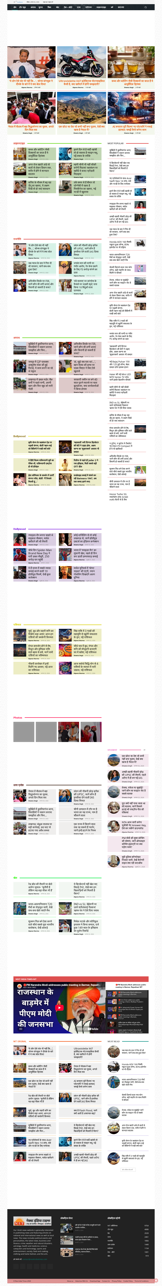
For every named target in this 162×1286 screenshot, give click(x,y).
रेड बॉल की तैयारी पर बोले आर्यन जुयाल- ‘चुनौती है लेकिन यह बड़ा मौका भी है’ (40, 887)
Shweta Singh (129, 87)
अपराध (16, 337)
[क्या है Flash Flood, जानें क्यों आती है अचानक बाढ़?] (65, 1112)
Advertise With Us (81, 1281)
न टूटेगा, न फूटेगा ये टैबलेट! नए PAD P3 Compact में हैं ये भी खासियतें (120, 446)
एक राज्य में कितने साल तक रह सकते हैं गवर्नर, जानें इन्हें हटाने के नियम (85, 827)
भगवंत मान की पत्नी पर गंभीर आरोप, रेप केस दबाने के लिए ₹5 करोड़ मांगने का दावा (85, 267)
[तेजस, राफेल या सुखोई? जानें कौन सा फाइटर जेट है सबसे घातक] (140, 281)
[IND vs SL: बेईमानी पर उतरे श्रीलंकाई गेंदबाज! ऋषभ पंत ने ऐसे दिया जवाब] (140, 403)
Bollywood (19, 436)
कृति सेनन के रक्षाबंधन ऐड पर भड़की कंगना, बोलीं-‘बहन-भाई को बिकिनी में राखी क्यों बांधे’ (40, 445)
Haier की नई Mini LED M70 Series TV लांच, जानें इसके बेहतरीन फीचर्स (120, 377)
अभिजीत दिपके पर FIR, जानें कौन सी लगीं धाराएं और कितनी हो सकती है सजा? (41, 284)
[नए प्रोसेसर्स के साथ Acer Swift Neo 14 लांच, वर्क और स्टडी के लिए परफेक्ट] (140, 179)
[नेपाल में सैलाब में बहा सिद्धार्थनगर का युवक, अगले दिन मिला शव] (31, 108)
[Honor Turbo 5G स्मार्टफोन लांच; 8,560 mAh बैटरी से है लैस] (140, 495)
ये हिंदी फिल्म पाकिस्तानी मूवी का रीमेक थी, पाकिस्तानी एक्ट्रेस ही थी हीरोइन (41, 463)
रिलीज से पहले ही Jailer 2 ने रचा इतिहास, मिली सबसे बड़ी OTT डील (86, 463)
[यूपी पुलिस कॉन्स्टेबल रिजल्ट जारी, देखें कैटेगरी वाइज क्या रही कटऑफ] (114, 861)
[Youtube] (147, 2)
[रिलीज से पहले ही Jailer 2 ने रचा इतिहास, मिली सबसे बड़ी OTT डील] (65, 464)
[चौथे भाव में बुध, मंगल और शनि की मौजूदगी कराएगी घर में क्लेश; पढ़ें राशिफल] (65, 650)
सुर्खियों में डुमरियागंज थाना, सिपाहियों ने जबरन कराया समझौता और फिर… (41, 347)
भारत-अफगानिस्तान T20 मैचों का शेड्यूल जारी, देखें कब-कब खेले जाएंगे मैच (119, 257)
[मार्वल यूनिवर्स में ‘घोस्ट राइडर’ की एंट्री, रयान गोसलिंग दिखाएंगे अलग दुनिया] (65, 572)
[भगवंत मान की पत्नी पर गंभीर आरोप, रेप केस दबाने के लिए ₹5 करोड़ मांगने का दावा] (65, 267)
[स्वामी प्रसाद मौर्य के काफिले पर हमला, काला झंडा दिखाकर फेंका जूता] (66, 1240)
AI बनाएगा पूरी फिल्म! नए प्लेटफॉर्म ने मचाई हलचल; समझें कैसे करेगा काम (132, 128)
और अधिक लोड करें (127, 1170)
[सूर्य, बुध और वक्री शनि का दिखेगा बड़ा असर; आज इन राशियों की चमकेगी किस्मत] (19, 635)
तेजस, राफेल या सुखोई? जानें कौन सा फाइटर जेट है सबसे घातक (120, 282)
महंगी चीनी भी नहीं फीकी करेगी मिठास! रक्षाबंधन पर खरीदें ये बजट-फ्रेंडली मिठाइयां (86, 169)
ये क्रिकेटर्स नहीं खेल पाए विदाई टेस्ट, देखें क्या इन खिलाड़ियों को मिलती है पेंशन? (119, 167)
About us (70, 1281)
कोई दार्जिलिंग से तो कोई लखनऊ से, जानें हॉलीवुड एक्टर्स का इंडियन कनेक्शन (86, 538)
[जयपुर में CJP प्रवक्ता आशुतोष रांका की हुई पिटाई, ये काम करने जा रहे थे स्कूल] (19, 366)
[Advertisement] (81, 28)
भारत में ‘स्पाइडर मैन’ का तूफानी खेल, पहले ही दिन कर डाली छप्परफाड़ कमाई (86, 553)
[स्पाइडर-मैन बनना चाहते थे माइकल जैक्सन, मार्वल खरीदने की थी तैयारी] (19, 539)
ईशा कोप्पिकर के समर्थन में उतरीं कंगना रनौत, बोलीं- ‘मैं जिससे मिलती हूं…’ (41, 478)
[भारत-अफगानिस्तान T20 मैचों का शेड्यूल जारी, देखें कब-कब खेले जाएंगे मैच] (140, 255)
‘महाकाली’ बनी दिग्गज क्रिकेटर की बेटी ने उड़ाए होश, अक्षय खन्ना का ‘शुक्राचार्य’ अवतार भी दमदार (86, 447)
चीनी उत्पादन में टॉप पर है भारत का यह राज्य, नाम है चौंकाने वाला (119, 484)
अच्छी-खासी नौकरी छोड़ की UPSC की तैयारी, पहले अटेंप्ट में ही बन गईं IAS (120, 219)
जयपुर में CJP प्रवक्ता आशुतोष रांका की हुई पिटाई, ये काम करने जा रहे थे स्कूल (40, 366)
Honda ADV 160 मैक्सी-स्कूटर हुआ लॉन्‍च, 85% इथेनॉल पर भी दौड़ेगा (120, 244)
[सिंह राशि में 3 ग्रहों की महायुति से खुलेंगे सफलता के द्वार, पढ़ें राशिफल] (65, 635)
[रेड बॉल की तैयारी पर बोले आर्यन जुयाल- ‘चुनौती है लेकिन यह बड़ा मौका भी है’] (19, 888)
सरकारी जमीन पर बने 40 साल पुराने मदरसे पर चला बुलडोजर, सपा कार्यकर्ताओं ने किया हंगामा (86, 384)
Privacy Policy (116, 1281)
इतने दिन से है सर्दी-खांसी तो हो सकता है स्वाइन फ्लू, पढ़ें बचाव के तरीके (86, 153)
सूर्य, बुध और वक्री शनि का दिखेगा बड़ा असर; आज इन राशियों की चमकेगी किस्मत (41, 634)
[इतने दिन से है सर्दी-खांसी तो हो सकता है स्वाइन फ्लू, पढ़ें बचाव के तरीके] (65, 154)
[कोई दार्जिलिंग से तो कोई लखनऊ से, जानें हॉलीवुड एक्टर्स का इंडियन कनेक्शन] (65, 539)
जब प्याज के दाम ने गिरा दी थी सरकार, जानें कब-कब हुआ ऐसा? (40, 266)
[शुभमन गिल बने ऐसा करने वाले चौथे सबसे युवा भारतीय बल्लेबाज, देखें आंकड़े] (140, 469)
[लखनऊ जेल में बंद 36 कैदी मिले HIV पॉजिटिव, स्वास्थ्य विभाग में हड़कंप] (66, 1252)
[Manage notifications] (156, 1280)
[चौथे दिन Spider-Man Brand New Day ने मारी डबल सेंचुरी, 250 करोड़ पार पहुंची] (19, 554)
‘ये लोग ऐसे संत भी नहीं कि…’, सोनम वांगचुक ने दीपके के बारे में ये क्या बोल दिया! (31, 82)
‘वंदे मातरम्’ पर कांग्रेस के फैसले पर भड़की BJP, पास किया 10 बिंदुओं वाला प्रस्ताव (85, 285)
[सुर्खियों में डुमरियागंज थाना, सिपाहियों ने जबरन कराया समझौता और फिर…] (19, 348)
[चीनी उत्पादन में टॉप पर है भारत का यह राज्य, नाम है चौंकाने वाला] (140, 482)
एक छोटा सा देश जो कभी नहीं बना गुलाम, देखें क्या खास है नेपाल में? (82, 128)
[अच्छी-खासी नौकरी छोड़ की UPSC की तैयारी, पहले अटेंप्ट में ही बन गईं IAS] (140, 217)
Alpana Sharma (27, 87)
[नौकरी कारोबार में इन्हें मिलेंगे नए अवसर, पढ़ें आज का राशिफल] (19, 668)
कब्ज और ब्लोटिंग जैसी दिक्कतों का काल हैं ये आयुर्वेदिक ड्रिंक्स (132, 82)
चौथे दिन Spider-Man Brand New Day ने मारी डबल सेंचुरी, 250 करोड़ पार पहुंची (40, 554)
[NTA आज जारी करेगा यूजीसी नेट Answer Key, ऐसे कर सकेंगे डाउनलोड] (114, 826)
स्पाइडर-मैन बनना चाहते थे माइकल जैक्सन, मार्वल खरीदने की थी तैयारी (40, 538)
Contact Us (106, 1281)
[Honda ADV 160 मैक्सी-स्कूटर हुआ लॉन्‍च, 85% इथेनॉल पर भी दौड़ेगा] (140, 243)
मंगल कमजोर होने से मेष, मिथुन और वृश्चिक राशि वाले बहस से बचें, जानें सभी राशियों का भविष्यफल (40, 650)
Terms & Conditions (142, 1281)
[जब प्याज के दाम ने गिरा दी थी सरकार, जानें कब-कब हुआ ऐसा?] (19, 267)
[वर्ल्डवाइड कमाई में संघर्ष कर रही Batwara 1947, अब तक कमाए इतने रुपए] (65, 479)
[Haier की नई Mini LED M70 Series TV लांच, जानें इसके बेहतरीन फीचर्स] (140, 375)
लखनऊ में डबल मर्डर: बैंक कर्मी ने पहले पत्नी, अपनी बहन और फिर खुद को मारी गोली (40, 384)
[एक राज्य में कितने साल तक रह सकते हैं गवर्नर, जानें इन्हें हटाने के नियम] (65, 828)
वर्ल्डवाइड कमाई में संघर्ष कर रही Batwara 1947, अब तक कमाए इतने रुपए (85, 478)
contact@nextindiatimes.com (35, 1259)
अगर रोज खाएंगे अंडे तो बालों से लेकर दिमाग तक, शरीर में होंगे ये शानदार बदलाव (40, 169)
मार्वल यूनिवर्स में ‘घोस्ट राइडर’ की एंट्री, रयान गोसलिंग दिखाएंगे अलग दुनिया (84, 572)
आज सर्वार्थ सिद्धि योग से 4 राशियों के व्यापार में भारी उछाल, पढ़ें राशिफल (86, 667)
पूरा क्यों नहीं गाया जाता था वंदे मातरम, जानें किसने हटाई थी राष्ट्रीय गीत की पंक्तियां (133, 808)
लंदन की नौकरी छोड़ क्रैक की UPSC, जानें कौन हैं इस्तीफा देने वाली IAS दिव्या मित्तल (86, 250)
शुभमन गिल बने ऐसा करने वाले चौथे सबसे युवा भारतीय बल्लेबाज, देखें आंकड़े (120, 471)
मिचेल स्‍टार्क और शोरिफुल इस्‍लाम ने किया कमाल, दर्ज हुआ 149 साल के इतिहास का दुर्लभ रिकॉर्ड (86, 926)
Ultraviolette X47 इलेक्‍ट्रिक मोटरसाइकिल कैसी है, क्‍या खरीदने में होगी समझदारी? (82, 82)
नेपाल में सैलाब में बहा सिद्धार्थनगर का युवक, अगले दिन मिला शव (31, 128)
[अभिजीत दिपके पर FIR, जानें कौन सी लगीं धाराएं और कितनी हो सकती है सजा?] (19, 285)
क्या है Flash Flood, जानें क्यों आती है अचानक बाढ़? (85, 1112)
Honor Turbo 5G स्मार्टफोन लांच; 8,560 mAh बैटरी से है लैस (118, 497)
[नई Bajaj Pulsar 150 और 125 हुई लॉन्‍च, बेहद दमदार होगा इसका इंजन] (140, 362)
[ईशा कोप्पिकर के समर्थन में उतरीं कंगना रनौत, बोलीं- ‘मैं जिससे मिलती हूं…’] (19, 479)
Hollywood (19, 529)
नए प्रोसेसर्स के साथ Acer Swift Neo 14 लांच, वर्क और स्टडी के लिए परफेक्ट (120, 181)
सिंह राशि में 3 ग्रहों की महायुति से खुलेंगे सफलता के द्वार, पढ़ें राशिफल (85, 634)
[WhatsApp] (43, 1266)
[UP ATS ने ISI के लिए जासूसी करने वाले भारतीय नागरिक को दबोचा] (66, 1228)
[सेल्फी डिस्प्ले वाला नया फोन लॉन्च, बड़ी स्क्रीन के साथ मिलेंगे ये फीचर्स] (140, 268)
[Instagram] (140, 2)
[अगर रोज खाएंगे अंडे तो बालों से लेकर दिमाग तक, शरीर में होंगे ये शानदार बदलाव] (19, 169)
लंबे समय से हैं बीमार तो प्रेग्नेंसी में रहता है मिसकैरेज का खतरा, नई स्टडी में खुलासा (85, 187)
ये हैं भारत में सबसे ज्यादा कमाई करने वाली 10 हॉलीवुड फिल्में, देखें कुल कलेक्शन (39, 572)
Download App (95, 1281)
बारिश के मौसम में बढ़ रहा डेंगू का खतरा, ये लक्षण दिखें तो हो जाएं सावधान (39, 185)
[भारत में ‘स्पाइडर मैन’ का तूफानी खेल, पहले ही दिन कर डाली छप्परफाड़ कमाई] (65, 554)
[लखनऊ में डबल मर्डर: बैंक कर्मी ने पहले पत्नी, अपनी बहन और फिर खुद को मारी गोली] (19, 384)
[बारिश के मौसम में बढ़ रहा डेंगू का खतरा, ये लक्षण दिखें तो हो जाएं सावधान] (19, 186)
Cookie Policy (128, 1281)
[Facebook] (137, 2)
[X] (143, 2)
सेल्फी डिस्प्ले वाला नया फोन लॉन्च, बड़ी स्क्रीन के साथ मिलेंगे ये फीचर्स (120, 270)
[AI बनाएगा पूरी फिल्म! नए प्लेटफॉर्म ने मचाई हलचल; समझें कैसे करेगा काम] (132, 108)
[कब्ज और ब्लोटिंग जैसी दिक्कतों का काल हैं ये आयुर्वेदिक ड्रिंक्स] (132, 62)
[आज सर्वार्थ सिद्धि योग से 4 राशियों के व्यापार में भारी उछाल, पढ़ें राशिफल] (65, 668)
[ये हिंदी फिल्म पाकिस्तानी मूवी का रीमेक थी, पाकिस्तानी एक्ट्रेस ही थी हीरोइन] (19, 464)
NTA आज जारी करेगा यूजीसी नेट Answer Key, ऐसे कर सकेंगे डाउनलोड (134, 825)
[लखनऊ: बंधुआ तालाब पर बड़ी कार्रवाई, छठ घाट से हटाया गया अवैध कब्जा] (19, 828)
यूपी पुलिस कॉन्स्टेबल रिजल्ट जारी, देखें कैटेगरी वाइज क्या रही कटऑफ (133, 860)
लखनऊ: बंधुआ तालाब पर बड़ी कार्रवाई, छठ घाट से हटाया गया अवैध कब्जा (40, 827)
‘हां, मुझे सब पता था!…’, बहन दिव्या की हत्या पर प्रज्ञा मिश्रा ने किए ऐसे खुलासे (85, 366)
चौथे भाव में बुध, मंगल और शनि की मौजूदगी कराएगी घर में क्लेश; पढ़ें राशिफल (85, 649)
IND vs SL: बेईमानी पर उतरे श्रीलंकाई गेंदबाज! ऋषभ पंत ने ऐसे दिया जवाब (120, 405)
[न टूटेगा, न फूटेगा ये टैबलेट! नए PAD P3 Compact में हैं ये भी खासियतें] (140, 444)
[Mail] (29, 1266)
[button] (146, 7)
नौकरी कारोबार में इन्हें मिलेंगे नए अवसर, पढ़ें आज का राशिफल (40, 667)
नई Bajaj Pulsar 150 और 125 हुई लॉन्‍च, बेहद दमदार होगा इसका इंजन (119, 364)
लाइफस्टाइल (19, 143)
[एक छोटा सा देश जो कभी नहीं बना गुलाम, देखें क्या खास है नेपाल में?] (81, 108)
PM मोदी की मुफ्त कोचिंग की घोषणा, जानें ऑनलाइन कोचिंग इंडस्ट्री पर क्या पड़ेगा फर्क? (133, 842)
